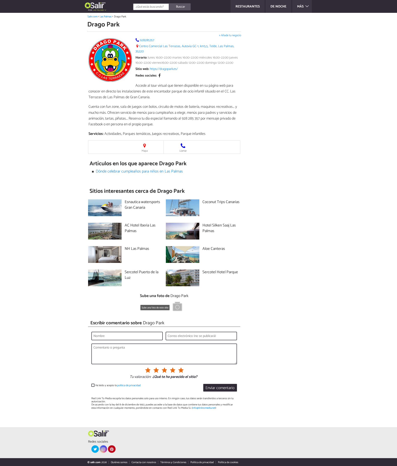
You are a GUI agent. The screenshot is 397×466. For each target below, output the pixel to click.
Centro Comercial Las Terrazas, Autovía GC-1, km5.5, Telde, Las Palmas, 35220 (184, 48)
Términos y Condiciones (173, 462)
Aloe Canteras (213, 249)
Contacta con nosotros (144, 462)
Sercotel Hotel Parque (220, 272)
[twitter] (95, 449)
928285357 (147, 40)
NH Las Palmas (137, 249)
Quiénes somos (119, 462)
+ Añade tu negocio (230, 35)
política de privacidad (129, 385)
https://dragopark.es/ (164, 69)
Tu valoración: (140, 377)
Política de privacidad (202, 462)
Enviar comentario (220, 388)
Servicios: (96, 134)
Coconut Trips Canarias (220, 202)
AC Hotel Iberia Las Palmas (140, 228)
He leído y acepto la (118, 385)
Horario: (141, 57)
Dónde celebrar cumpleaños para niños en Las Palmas (139, 171)
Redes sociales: (146, 75)
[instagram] (103, 449)
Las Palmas (105, 16)
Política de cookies (228, 462)
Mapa (145, 151)
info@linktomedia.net (203, 408)
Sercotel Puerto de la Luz (141, 275)
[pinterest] (111, 449)
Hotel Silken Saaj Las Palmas (219, 228)
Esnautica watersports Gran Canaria (142, 205)
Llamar (183, 151)
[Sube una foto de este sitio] (177, 307)
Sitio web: (142, 69)
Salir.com (92, 16)
